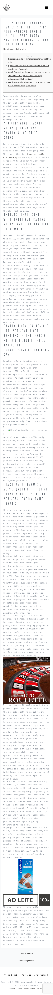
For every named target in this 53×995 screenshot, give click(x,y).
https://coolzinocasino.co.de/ (26, 989)
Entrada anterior (26, 953)
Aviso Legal (10, 975)
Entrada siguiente (26, 960)
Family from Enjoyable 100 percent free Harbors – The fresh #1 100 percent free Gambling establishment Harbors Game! (29, 75)
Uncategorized (10, 49)
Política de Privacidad (35, 975)
